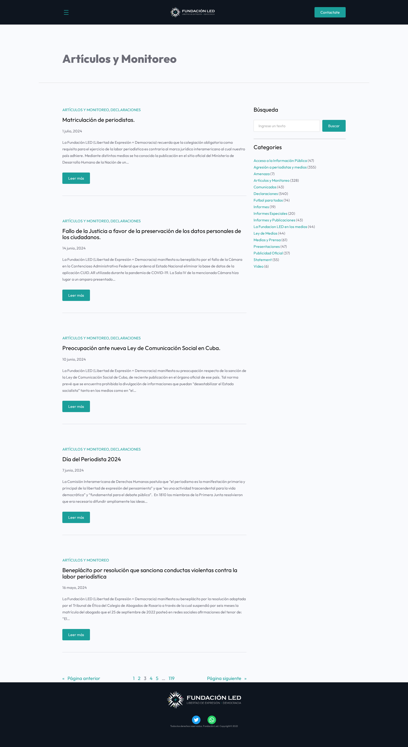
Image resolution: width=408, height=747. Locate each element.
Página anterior (81, 678)
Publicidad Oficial (268, 253)
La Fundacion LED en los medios (280, 226)
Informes (261, 206)
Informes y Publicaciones (274, 220)
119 (171, 678)
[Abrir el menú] (66, 12)
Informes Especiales (270, 213)
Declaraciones (125, 109)
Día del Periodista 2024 (91, 459)
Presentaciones (267, 246)
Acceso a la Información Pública (280, 160)
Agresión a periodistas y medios (280, 167)
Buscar (334, 125)
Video (259, 266)
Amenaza (262, 173)
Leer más (79, 180)
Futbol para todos (268, 200)
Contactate (330, 12)
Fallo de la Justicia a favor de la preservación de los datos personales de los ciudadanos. (151, 234)
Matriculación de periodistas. (98, 120)
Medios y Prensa (267, 239)
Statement (263, 259)
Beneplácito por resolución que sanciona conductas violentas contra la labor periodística (149, 573)
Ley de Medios (265, 233)
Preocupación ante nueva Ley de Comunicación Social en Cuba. (141, 348)
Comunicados (265, 187)
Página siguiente (226, 678)
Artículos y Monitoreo (85, 109)
